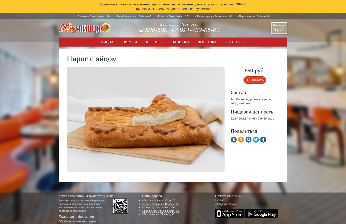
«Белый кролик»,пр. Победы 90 (160, 204)
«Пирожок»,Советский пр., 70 (158, 200)
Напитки (180, 42)
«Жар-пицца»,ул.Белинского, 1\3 (160, 210)
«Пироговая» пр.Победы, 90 (254, 16)
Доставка (207, 42)
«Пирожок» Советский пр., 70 (93, 16)
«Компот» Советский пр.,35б (173, 16)
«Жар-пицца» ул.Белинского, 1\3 (213, 16)
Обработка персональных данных (78, 221)
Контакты (235, 42)
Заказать (256, 80)
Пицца (107, 42)
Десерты (154, 42)
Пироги (129, 42)
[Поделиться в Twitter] (256, 140)
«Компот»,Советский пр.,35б (158, 207)
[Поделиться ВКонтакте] (234, 140)
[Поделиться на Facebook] (263, 140)
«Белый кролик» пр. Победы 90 (133, 16)
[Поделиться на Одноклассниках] (241, 140)
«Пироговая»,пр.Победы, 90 (158, 214)
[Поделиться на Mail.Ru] (248, 140)
